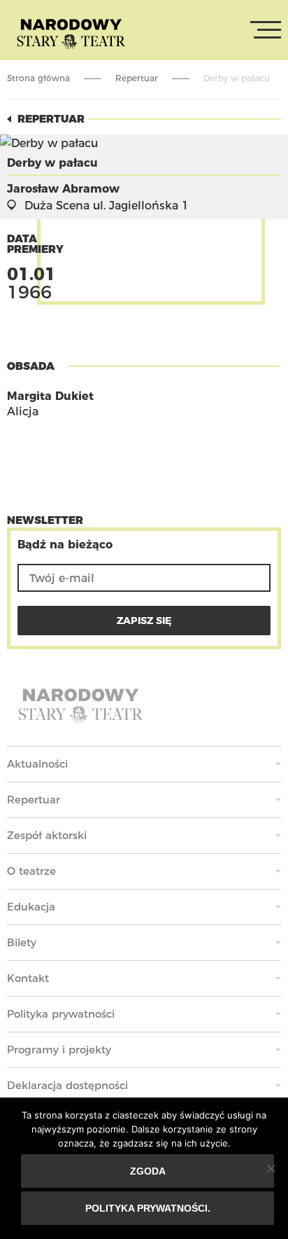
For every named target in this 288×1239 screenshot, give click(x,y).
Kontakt (28, 978)
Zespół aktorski (47, 835)
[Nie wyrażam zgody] (271, 1168)
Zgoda (148, 1171)
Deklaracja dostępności (67, 1085)
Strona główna (38, 78)
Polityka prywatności (61, 1013)
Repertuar (136, 78)
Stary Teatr (71, 33)
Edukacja (31, 906)
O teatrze (31, 871)
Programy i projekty (59, 1049)
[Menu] (265, 30)
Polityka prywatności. (147, 1208)
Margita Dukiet (50, 396)
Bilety (21, 942)
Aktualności (37, 763)
